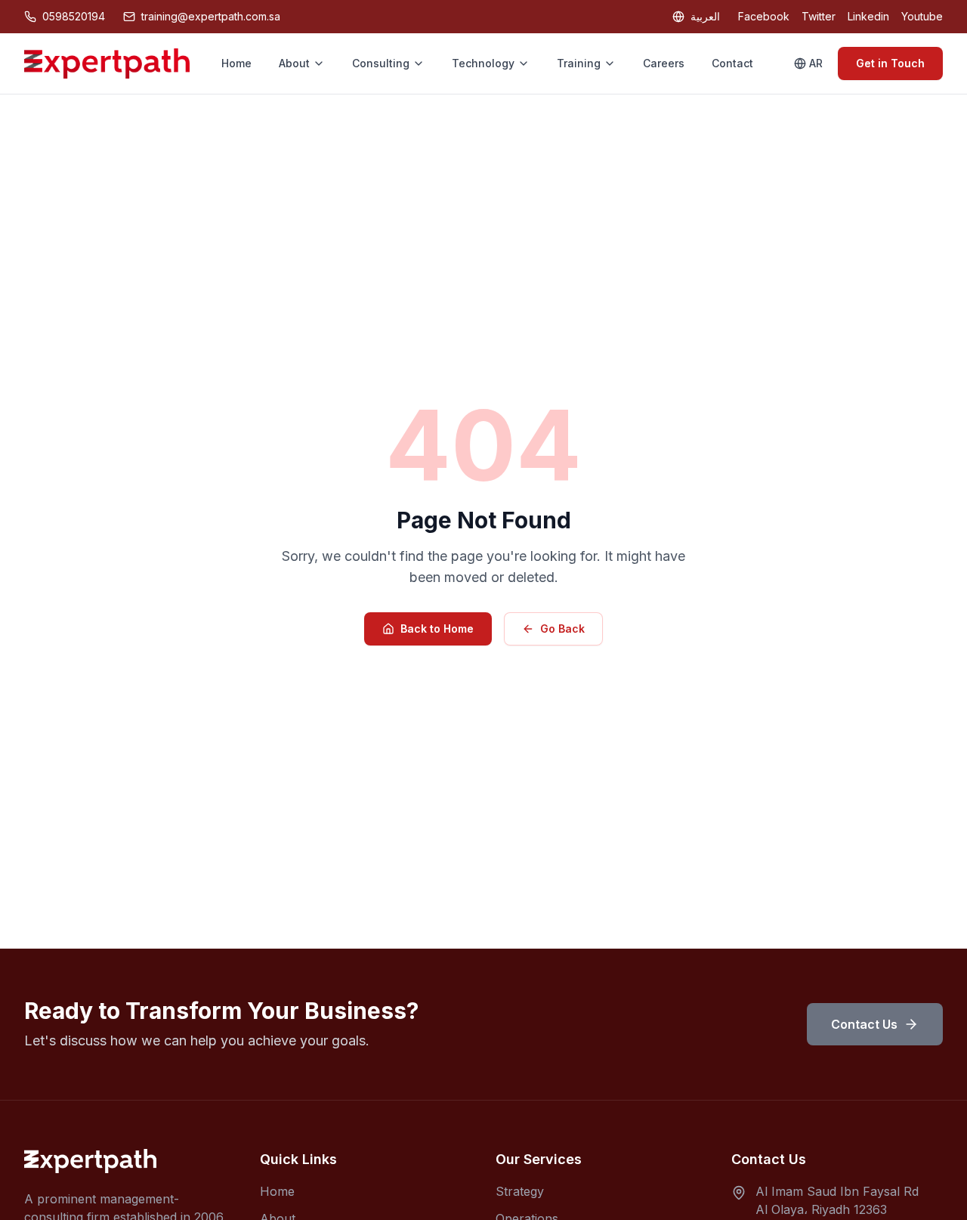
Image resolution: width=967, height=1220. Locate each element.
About (294, 63)
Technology (483, 63)
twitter (819, 16)
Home (236, 63)
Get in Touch (890, 63)
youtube (922, 16)
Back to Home (437, 628)
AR (816, 63)
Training (579, 63)
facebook (763, 16)
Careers (663, 63)
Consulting (380, 63)
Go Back (562, 628)
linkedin (868, 16)
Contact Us (864, 1024)
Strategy (520, 1191)
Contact (732, 63)
